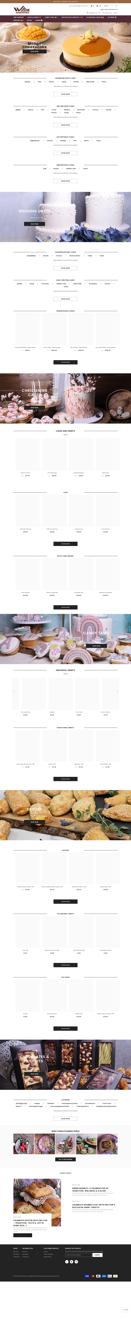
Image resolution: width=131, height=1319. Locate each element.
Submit (97, 1255)
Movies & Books (75, 256)
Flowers (51, 82)
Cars (75, 141)
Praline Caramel (25, 473)
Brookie (25, 1013)
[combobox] (109, 6)
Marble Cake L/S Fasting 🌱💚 (105, 1013)
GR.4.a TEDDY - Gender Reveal (52, 347)
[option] (65, 47)
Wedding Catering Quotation (106, 1106)
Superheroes (34, 141)
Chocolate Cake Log (25, 529)
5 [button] (70, 70)
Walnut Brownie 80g (78, 950)
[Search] (110, 6)
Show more (65, 94)
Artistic (19, 284)
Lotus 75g (25, 950)
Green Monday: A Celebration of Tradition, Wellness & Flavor (90, 1189)
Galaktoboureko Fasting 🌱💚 (25, 887)
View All (65, 434)
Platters (18, 1106)
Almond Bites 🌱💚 (105, 764)
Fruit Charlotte (25, 592)
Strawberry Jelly (79, 592)
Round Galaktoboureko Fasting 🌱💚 (52, 887)
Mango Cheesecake (52, 592)
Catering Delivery (83, 1106)
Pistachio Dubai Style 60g (52, 950)
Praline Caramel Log (52, 529)
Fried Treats (107, 1103)
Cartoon (95, 110)
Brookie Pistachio (52, 1013)
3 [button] (65, 70)
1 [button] (60, 70)
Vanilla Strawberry (79, 473)
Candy (64, 82)
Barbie (18, 110)
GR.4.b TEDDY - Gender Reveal (78, 347)
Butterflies (81, 110)
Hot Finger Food (21, 1103)
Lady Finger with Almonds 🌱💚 (25, 764)
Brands (76, 82)
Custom (107, 284)
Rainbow (67, 110)
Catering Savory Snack (69, 1103)
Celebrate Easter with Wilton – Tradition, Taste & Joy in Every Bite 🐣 (30, 1223)
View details (22, 1235)
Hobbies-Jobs (71, 169)
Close (117, 1)
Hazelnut (52, 712)
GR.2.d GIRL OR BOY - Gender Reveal (106, 347)
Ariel (42, 110)
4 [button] (67, 70)
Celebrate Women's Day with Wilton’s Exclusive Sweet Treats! (93, 1206)
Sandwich (50, 1103)
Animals (108, 110)
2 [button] (63, 70)
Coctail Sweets (90, 1103)
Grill (44, 169)
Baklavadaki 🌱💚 (106, 887)
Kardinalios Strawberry (105, 592)
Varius (104, 82)
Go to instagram (65, 1159)
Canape (37, 1103)
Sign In (116, 13)
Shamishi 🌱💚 (79, 764)
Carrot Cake (78, 712)
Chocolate (45, 284)
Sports (86, 141)
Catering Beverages (36, 1106)
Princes (54, 113)
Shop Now (34, 51)
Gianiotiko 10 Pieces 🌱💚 (79, 887)
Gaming (63, 141)
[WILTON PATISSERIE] (65, 217)
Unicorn (30, 110)
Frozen (54, 110)
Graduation (93, 284)
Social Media (31, 256)
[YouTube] (76, 1261)
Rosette (27, 82)
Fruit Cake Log (106, 529)
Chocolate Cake (52, 473)
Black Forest (105, 473)
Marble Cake (78, 1013)
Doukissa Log (79, 529)
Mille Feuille (90, 82)
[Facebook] (67, 1261)
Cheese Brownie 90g (105, 950)
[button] (1, 47)
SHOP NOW (74, 1)
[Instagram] (71, 1261)
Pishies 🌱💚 (52, 764)
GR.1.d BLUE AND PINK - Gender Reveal (25, 347)
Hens (39, 82)
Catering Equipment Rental (59, 1106)
